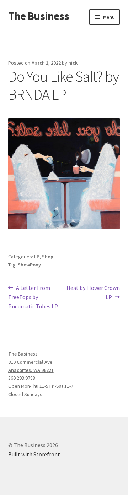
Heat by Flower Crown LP (93, 292)
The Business (38, 16)
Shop (47, 256)
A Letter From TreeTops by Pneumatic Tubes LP (33, 297)
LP (36, 256)
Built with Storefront (34, 454)
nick (73, 63)
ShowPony (29, 265)
